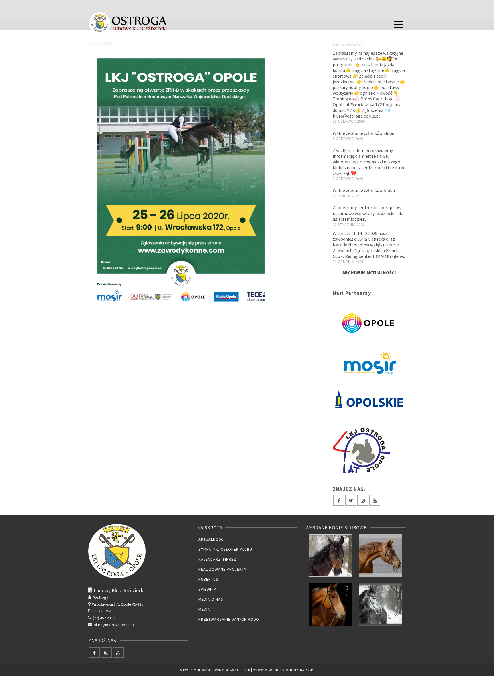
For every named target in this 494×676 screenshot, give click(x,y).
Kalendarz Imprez (217, 559)
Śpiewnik (207, 589)
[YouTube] (374, 500)
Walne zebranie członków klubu (363, 133)
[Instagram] (362, 500)
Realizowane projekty (222, 569)
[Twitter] (350, 500)
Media (204, 609)
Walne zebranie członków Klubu (364, 190)
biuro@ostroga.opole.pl (114, 624)
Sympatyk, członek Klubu (225, 549)
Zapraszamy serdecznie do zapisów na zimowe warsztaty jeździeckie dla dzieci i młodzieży (368, 213)
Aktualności (211, 539)
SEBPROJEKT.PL (303, 670)
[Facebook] (338, 500)
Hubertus (208, 579)
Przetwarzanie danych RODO (228, 619)
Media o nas (210, 599)
